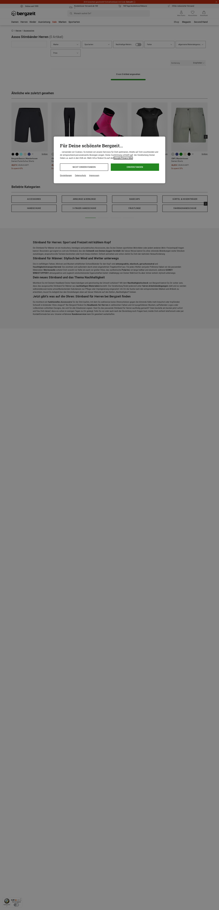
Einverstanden (135, 167)
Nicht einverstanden (84, 167)
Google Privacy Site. (123, 158)
